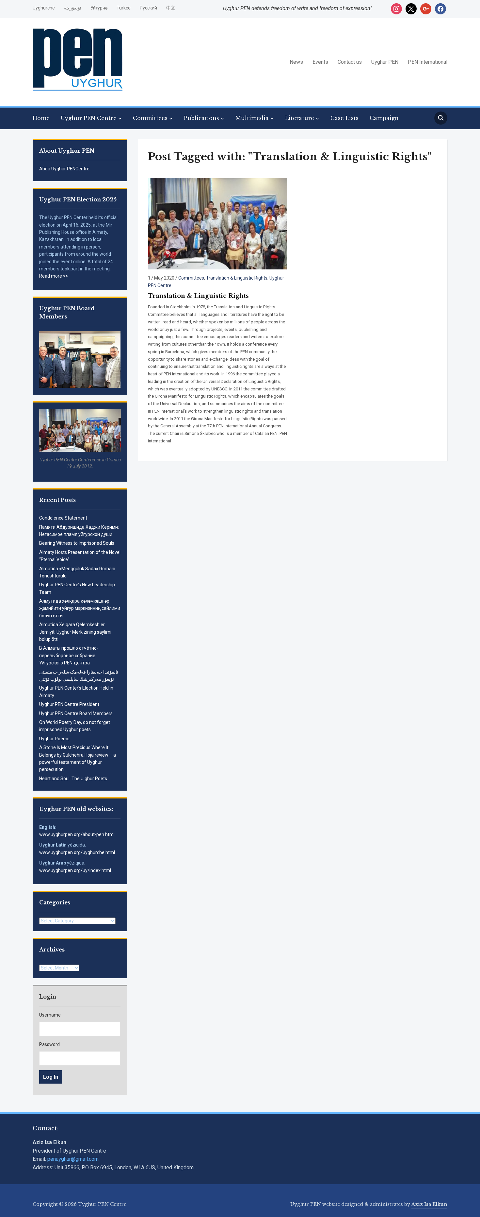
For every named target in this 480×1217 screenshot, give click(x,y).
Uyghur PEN (384, 62)
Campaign (384, 118)
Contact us (350, 62)
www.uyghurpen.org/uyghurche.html (77, 852)
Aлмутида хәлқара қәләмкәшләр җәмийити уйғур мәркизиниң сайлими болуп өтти (79, 608)
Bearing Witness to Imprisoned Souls (76, 543)
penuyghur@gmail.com (73, 1159)
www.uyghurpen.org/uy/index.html (75, 870)
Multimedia (252, 118)
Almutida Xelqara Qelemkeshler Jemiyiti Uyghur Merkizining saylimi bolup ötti (75, 632)
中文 (170, 7)
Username (50, 1015)
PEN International (427, 62)
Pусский (148, 7)
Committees (150, 118)
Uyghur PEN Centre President (69, 704)
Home (41, 118)
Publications (201, 118)
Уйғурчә (98, 7)
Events (320, 62)
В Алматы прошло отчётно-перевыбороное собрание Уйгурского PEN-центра (68, 655)
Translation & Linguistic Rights (236, 278)
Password (49, 1044)
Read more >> (53, 276)
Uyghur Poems (54, 738)
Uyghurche (44, 7)
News (296, 62)
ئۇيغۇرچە (72, 7)
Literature (299, 118)
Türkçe (124, 7)
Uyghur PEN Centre (89, 118)
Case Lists (344, 118)
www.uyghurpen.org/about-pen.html (77, 834)
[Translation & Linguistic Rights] (217, 223)
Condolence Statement (63, 518)
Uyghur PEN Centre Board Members (76, 713)
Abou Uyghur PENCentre (64, 168)
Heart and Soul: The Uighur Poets (73, 778)
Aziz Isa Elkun (429, 1204)
